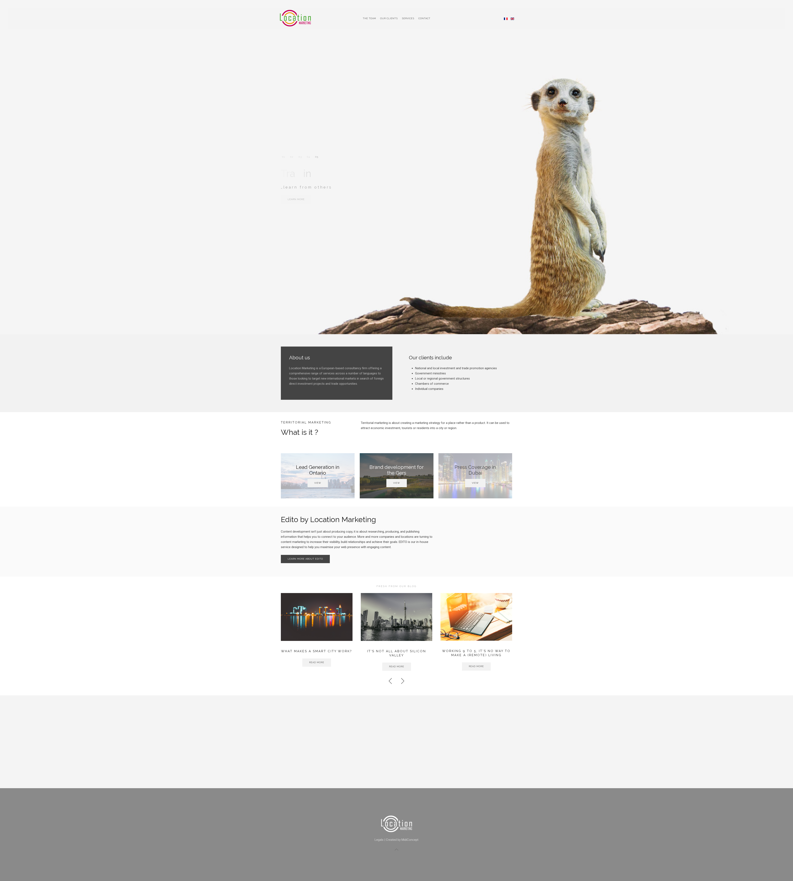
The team (369, 18)
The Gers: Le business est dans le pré (396, 653)
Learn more (296, 199)
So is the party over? (317, 651)
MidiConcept (409, 840)
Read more (316, 662)
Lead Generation (300, 156)
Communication (291, 156)
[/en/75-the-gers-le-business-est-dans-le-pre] (396, 617)
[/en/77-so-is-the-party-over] (317, 617)
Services (408, 18)
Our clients (389, 18)
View (317, 483)
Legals (379, 840)
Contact (424, 18)
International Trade (308, 156)
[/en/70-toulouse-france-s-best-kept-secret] (476, 617)
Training (316, 156)
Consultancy (283, 156)
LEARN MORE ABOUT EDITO (305, 559)
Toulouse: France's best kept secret (476, 653)
